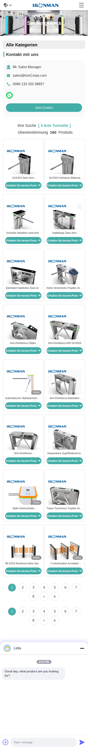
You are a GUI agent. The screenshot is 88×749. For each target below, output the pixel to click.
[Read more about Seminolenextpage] (44, 620)
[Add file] (6, 742)
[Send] (82, 742)
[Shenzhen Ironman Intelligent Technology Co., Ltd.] (45, 5)
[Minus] (82, 648)
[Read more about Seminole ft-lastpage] (55, 620)
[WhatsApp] (9, 95)
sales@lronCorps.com (30, 75)
